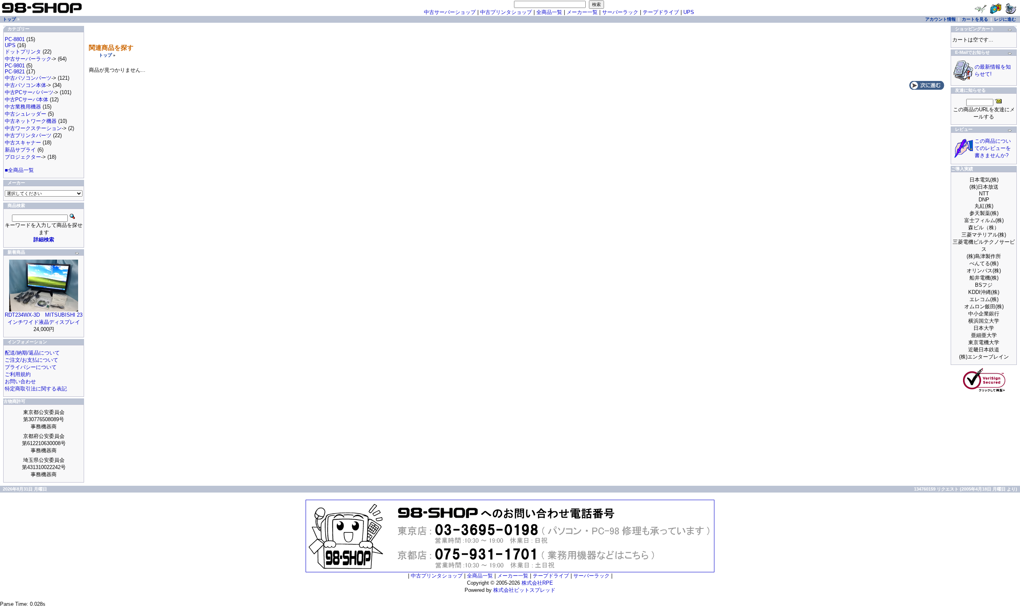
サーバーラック (620, 12)
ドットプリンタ (23, 52)
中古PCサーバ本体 (26, 99)
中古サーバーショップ (450, 12)
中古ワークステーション (33, 128)
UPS (688, 12)
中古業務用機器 (23, 107)
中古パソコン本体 (25, 85)
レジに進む (1005, 19)
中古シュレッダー (25, 114)
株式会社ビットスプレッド (524, 590)
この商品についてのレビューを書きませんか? (993, 148)
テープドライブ (661, 12)
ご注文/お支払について (31, 360)
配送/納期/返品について (32, 353)
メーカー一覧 (582, 12)
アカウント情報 (940, 19)
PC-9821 (15, 72)
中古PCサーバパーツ (29, 92)
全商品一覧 (549, 12)
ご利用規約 (18, 374)
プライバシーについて (31, 367)
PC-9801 (15, 66)
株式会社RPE (537, 583)
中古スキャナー (23, 143)
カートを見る (975, 19)
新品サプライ (20, 150)
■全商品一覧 (19, 170)
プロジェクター (23, 157)
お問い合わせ (20, 381)
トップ (105, 55)
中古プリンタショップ (506, 12)
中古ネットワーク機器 (31, 121)
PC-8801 (15, 39)
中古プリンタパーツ (28, 135)
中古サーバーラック (28, 59)
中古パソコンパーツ (28, 78)
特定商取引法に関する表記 (36, 389)
